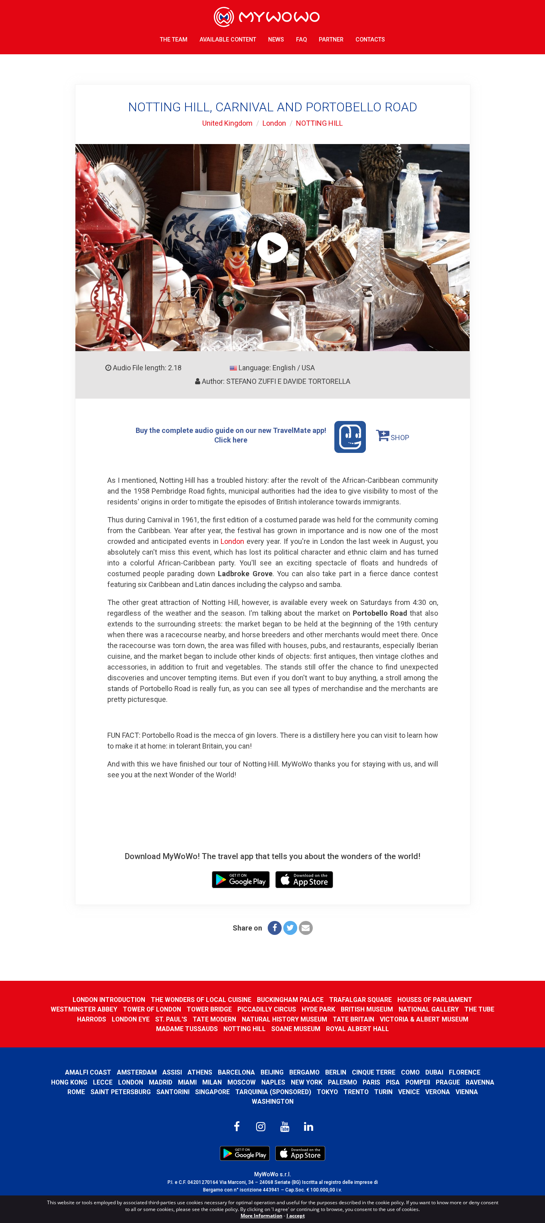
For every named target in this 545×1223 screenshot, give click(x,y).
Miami (187, 1082)
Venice (409, 1092)
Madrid (160, 1082)
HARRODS (91, 1019)
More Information (261, 1215)
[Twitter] (290, 928)
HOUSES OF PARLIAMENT (434, 1000)
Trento (356, 1092)
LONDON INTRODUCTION (109, 1000)
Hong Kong (69, 1082)
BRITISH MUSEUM (367, 1009)
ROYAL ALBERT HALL (357, 1029)
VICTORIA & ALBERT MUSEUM (424, 1019)
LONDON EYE (131, 1019)
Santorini (173, 1092)
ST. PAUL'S (171, 1019)
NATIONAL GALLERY (429, 1009)
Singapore (212, 1092)
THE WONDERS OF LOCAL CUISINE (201, 1000)
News (276, 39)
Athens (200, 1072)
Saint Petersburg (121, 1092)
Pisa (393, 1082)
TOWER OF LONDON (152, 1009)
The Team (174, 39)
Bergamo (304, 1072)
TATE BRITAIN (353, 1019)
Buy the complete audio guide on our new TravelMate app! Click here (231, 435)
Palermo (342, 1082)
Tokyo (327, 1092)
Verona (437, 1092)
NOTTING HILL (319, 123)
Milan (212, 1082)
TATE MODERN (214, 1019)
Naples (273, 1082)
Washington (273, 1101)
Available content (227, 39)
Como (410, 1072)
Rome (76, 1092)
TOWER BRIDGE (209, 1009)
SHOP (399, 437)
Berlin (335, 1072)
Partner (331, 39)
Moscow (241, 1082)
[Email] (306, 928)
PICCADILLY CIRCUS (266, 1009)
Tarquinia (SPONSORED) (273, 1092)
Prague (448, 1082)
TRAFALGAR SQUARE (360, 1000)
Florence (464, 1072)
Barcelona (236, 1072)
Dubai (434, 1072)
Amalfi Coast (88, 1072)
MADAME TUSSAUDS (187, 1029)
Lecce (103, 1082)
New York (306, 1082)
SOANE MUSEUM (295, 1029)
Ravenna (480, 1082)
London (274, 123)
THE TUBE (479, 1009)
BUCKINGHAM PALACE (290, 1000)
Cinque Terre (373, 1072)
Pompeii (417, 1082)
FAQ (301, 39)
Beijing (272, 1072)
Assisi (172, 1072)
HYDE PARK (318, 1009)
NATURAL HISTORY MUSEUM (284, 1019)
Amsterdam (137, 1072)
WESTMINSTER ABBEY (84, 1009)
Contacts (370, 39)
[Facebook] (275, 928)
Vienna (467, 1092)
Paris (371, 1082)
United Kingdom (227, 123)
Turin (383, 1092)
